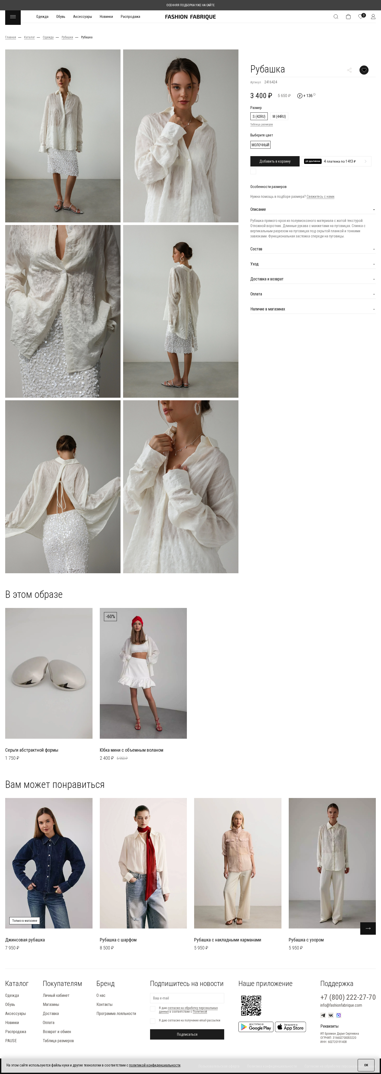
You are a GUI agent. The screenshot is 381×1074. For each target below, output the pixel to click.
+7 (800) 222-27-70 (348, 997)
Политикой (200, 1011)
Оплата (48, 1022)
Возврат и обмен (57, 1031)
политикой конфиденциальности (154, 1065)
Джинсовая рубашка (25, 939)
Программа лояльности (116, 1013)
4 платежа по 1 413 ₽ (340, 161)
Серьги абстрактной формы (31, 750)
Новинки (106, 16)
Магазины (51, 1004)
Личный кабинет (56, 995)
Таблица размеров (261, 124)
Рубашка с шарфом (118, 939)
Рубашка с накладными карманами (227, 939)
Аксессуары (82, 16)
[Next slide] (368, 928)
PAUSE (11, 1040)
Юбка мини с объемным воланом (131, 750)
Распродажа (130, 16)
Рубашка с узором (306, 939)
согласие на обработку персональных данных (188, 1009)
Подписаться (187, 1034)
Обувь (60, 16)
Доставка (51, 1013)
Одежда (42, 16)
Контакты (104, 1004)
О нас (100, 995)
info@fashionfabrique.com (341, 1005)
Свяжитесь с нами (320, 196)
